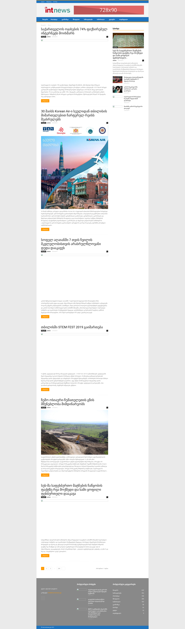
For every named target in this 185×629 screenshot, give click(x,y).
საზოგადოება (88, 19)
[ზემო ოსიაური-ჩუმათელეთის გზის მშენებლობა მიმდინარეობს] (74, 432)
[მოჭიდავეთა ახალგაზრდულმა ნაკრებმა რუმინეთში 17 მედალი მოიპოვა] (117, 79)
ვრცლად (45, 101)
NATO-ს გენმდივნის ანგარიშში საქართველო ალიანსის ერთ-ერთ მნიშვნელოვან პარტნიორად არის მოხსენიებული (97, 613)
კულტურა (112, 19)
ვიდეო (43, 1)
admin (49, 36)
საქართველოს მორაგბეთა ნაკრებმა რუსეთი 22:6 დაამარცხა (132, 98)
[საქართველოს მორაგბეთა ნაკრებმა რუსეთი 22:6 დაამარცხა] (117, 99)
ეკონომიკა (65, 19)
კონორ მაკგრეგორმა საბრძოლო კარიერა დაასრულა (130, 89)
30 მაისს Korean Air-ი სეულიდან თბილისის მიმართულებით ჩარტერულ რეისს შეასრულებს (74, 115)
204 (59, 568)
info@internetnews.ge (54, 593)
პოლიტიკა (54, 19)
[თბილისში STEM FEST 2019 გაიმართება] (74, 352)
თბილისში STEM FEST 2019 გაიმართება (72, 327)
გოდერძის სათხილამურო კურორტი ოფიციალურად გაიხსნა (96, 601)
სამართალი (101, 19)
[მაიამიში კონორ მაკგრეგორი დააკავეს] (117, 108)
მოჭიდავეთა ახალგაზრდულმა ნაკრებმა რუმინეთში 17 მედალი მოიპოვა (133, 79)
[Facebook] (143, 1)
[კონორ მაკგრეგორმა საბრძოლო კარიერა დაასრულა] (117, 89)
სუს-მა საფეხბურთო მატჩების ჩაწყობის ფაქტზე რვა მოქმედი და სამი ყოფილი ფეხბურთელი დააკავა (71, 489)
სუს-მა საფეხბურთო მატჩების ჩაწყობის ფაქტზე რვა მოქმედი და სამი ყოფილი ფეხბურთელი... (128, 54)
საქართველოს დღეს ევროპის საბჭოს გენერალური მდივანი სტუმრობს (97, 591)
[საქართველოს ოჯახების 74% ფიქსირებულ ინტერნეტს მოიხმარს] (74, 61)
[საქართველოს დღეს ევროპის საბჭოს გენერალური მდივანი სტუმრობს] (82, 592)
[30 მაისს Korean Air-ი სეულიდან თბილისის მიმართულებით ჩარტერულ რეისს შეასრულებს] (74, 167)
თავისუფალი (123, 19)
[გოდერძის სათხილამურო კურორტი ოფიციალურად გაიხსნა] (81, 601)
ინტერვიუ (48, 1)
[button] (141, 19)
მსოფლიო (76, 19)
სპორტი (55, 1)
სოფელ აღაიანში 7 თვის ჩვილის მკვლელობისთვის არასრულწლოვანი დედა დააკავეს (71, 244)
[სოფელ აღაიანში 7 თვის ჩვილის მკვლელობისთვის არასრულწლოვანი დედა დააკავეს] (74, 276)
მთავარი (45, 19)
